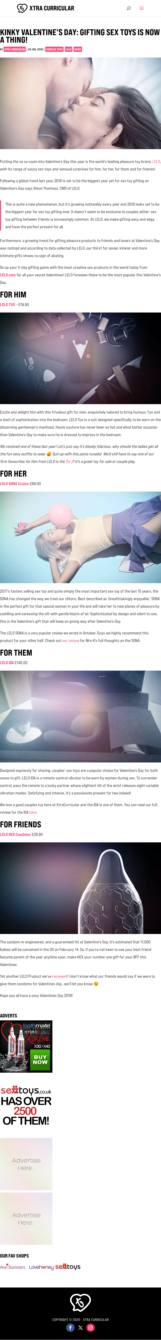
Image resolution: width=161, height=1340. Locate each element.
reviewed (59, 976)
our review (70, 640)
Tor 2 (69, 461)
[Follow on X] (80, 1327)
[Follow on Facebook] (70, 1327)
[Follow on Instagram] (90, 1327)
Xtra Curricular (14, 49)
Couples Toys (54, 49)
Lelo (68, 49)
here (33, 812)
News (77, 49)
